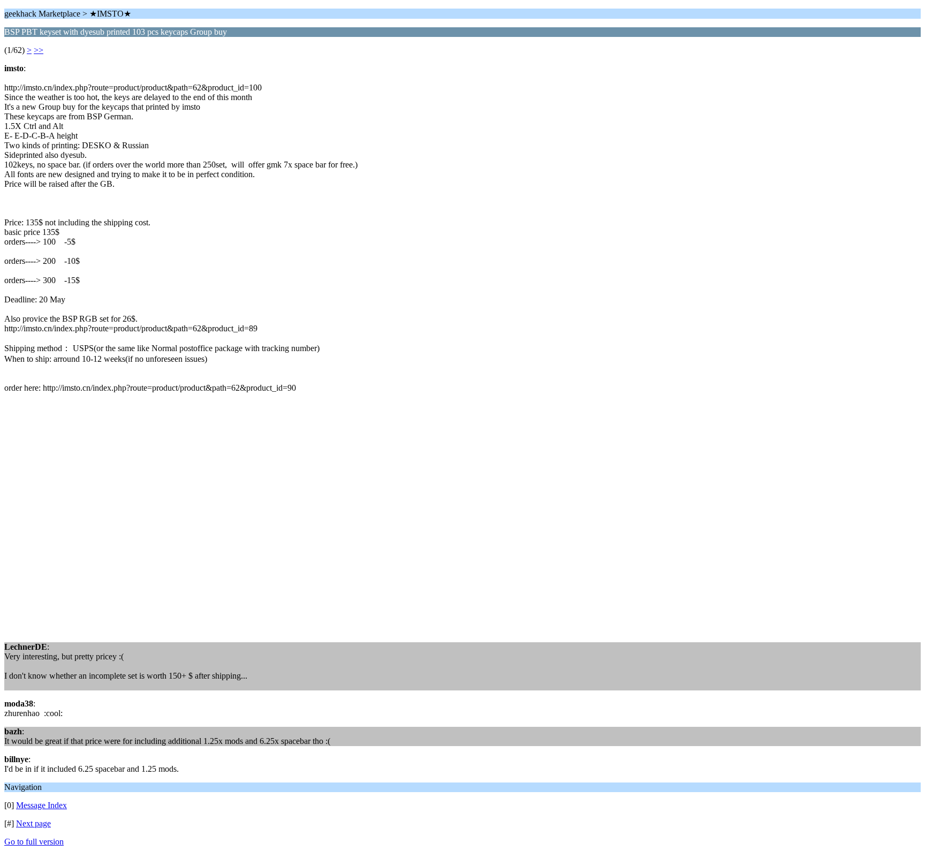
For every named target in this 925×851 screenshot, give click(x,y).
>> (38, 50)
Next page (33, 823)
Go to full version (34, 841)
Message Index (41, 805)
